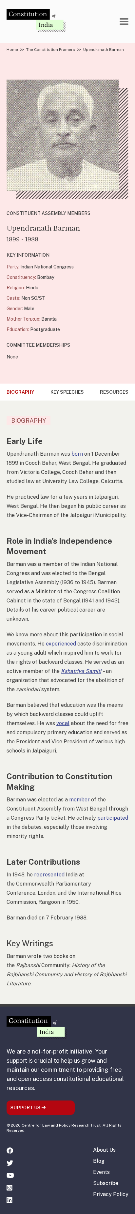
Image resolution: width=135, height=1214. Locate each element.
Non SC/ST (33, 298)
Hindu (32, 287)
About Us (104, 1150)
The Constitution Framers (50, 49)
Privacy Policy (110, 1194)
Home (12, 49)
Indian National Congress (47, 266)
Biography (20, 392)
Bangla (49, 319)
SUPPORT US (25, 1107)
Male (29, 308)
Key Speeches (67, 392)
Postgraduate (45, 329)
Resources (114, 392)
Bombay (45, 277)
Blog (99, 1161)
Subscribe (105, 1183)
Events (101, 1172)
